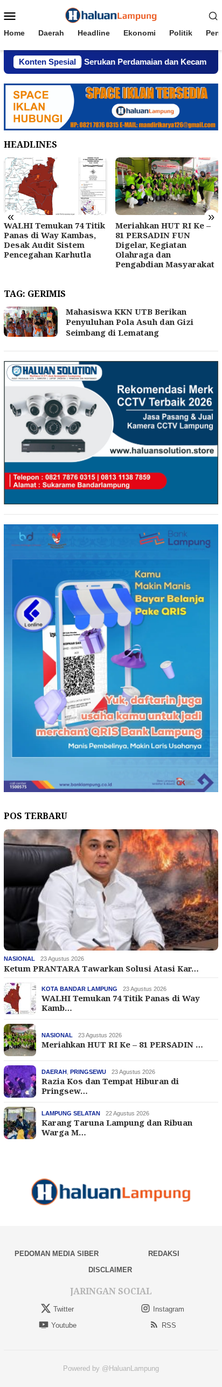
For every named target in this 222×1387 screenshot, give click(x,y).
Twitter (63, 1309)
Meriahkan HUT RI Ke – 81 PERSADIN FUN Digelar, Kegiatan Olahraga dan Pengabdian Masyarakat (164, 244)
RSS (169, 1325)
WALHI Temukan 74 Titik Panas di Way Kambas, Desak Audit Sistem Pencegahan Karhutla (54, 239)
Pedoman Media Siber (57, 1254)
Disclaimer (110, 1270)
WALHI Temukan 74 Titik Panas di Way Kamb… (120, 1002)
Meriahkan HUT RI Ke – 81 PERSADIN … (122, 1044)
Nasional (19, 958)
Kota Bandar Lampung (79, 989)
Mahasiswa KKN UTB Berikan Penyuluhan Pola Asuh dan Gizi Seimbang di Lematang (129, 322)
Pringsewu (88, 1072)
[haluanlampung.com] (111, 15)
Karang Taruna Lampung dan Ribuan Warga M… (116, 1127)
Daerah (54, 1072)
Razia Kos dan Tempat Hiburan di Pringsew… (110, 1085)
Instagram (168, 1309)
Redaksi (163, 1254)
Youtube (64, 1325)
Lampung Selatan (70, 1113)
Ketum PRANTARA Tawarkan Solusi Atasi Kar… (101, 968)
